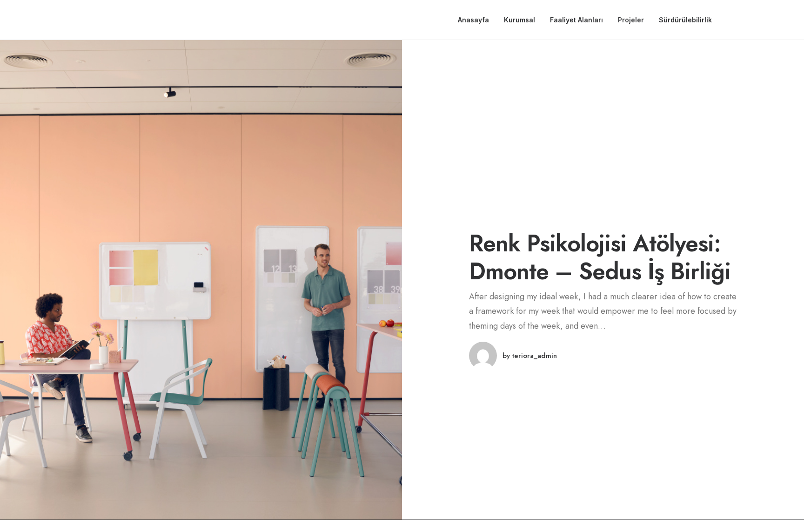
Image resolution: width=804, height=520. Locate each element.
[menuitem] (473, 20)
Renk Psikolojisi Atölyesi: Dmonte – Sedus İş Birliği (599, 257)
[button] (735, 20)
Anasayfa (473, 20)
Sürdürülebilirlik (685, 20)
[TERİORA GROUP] (35, 20)
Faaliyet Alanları (576, 20)
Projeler (631, 20)
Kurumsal (519, 20)
